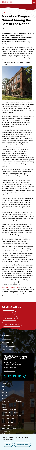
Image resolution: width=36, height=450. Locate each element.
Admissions (6, 339)
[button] (8, 445)
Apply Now (8, 313)
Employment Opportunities (12, 401)
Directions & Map (9, 371)
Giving (4, 398)
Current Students (8, 425)
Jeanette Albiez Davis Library (12, 413)
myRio (4, 407)
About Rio (5, 384)
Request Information (11, 324)
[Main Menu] (34, 2)
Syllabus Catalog (8, 418)
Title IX (4, 404)
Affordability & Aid (9, 342)
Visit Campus (8, 318)
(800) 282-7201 (11, 367)
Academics (6, 335)
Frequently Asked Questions (12, 415)
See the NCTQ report (9, 287)
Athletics (5, 392)
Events (4, 389)
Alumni (4, 395)
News (5, 12)
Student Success (8, 346)
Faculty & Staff (7, 431)
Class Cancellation (9, 410)
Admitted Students (9, 428)
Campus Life (6, 350)
